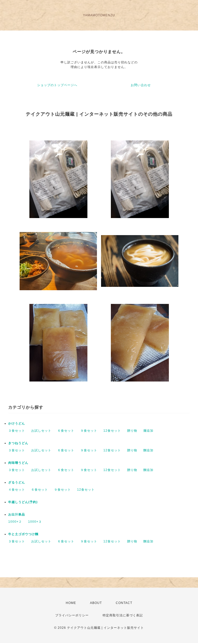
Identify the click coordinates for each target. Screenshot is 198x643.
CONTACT (124, 603)
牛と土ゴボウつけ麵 (23, 534)
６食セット (65, 430)
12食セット (112, 430)
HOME (71, 603)
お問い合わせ (141, 85)
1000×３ (35, 522)
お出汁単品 (16, 514)
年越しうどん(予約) (23, 502)
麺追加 (148, 430)
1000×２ (15, 522)
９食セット (88, 430)
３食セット (16, 430)
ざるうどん (16, 482)
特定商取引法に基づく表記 (123, 615)
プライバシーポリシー (72, 615)
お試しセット (41, 430)
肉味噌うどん (18, 463)
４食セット (16, 489)
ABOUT (96, 603)
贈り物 (132, 430)
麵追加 (148, 450)
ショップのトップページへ (57, 85)
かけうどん (16, 423)
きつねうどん (18, 443)
